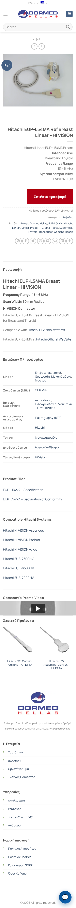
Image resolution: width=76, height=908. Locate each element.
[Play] (38, 608)
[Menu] (5, 14)
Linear (25, 227)
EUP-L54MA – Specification (23, 490)
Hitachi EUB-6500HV (18, 568)
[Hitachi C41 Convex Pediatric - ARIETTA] (19, 642)
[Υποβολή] (68, 27)
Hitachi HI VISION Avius (20, 549)
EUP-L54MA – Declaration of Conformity (32, 499)
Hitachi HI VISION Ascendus (23, 530)
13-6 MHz (41, 390)
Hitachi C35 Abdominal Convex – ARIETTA (57, 665)
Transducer (45, 232)
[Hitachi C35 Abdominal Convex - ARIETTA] (56, 642)
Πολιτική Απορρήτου (22, 848)
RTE (41, 227)
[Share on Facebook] (25, 241)
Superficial (65, 227)
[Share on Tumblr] (69, 241)
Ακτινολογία (43, 400)
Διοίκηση (14, 760)
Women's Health (63, 232)
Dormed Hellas (38, 223)
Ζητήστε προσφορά (50, 196)
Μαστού (40, 380)
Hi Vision (41, 457)
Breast (24, 223)
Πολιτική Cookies (19, 857)
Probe (33, 227)
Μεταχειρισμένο (46, 437)
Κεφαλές (38, 39)
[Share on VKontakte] (55, 241)
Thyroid (32, 232)
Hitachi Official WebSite (53, 339)
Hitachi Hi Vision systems (46, 330)
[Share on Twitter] (33, 241)
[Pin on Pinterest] (47, 241)
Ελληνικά (34, 3)
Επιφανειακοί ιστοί (48, 373)
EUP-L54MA (55, 223)
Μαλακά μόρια (61, 376)
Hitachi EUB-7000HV (18, 577)
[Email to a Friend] (40, 241)
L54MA (16, 227)
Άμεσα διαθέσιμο (47, 447)
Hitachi (68, 223)
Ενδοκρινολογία (46, 404)
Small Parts (51, 227)
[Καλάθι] (69, 14)
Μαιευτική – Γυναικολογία (53, 406)
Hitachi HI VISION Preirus (21, 540)
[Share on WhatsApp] (18, 241)
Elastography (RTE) (48, 418)
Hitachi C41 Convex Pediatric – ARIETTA (19, 663)
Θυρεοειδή (42, 376)
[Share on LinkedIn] (62, 241)
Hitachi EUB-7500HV (18, 559)
